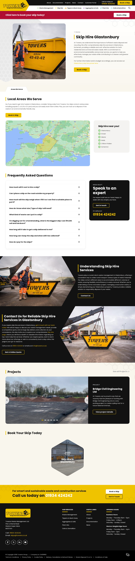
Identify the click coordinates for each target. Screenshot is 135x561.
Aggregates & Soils (91, 8)
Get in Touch (114, 496)
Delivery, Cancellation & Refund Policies (59, 557)
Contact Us (85, 296)
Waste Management (46, 8)
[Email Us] (25, 542)
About (49, 3)
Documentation (58, 3)
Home (77, 32)
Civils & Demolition (119, 8)
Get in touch (101, 205)
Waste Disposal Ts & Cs (84, 557)
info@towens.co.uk (40, 346)
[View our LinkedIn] (19, 542)
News (74, 3)
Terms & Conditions (12, 557)
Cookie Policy (38, 557)
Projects (67, 3)
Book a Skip (125, 3)
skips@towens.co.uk (19, 535)
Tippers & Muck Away (74, 8)
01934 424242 (108, 3)
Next (86, 400)
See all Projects (120, 371)
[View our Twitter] (13, 542)
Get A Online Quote (13, 352)
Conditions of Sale (101, 557)
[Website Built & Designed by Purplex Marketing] (127, 554)
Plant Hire (105, 8)
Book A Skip (82, 69)
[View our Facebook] (8, 542)
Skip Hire (60, 8)
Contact (80, 3)
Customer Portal (90, 3)
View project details (104, 412)
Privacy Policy (26, 557)
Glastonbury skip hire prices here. (86, 63)
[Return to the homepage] (16, 5)
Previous (7, 400)
